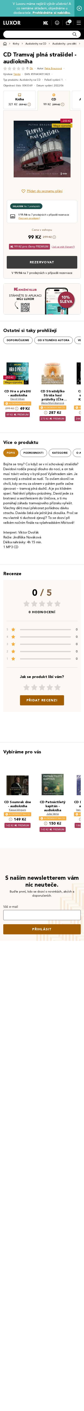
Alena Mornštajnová (52, 403)
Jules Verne (52, 813)
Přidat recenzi (42, 700)
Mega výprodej (62, 125)
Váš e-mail (10, 907)
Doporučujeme (18, 340)
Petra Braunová (53, 68)
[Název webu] (12, 23)
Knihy (16, 43)
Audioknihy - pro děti (64, 43)
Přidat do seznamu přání (45, 191)
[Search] (75, 34)
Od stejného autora (53, 340)
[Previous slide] (13, 149)
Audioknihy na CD (35, 43)
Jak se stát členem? (63, 246)
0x (31, 68)
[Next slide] (70, 149)
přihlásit (42, 929)
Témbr (17, 74)
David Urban (17, 398)
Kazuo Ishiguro (17, 809)
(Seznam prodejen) (29, 218)
